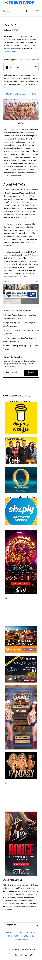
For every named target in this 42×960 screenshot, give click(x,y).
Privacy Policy (28, 936)
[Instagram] (21, 955)
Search (37, 925)
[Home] (4, 30)
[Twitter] (16, 955)
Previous (6, 282)
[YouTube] (26, 955)
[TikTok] (31, 955)
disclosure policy (9, 52)
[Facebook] (11, 955)
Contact (19, 932)
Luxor (36, 60)
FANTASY (6, 78)
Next (37, 282)
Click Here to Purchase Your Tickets (21, 94)
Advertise (31, 932)
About (9, 932)
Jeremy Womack (21, 940)
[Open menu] (37, 11)
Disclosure (13, 936)
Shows (19, 60)
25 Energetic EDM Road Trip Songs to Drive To (21, 330)
